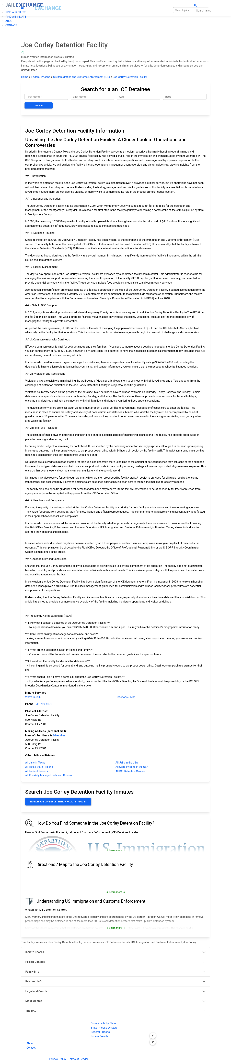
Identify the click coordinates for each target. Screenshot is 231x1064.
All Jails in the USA (127, 762)
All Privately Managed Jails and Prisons (48, 775)
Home (24, 77)
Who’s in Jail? (33, 697)
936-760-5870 (43, 704)
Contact (31, 1047)
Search (38, 105)
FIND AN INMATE (15, 16)
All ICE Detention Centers (130, 771)
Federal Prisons (40, 77)
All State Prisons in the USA (132, 766)
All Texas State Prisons (39, 766)
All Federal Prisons (36, 771)
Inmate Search (99, 1036)
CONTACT (11, 25)
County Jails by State (103, 1023)
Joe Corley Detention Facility (130, 77)
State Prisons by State (104, 1027)
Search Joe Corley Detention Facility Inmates (58, 801)
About (30, 1043)
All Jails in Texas (35, 762)
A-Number (58, 735)
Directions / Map (125, 697)
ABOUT (9, 21)
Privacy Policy (57, 1059)
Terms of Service (78, 1059)
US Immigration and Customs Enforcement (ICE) (81, 77)
